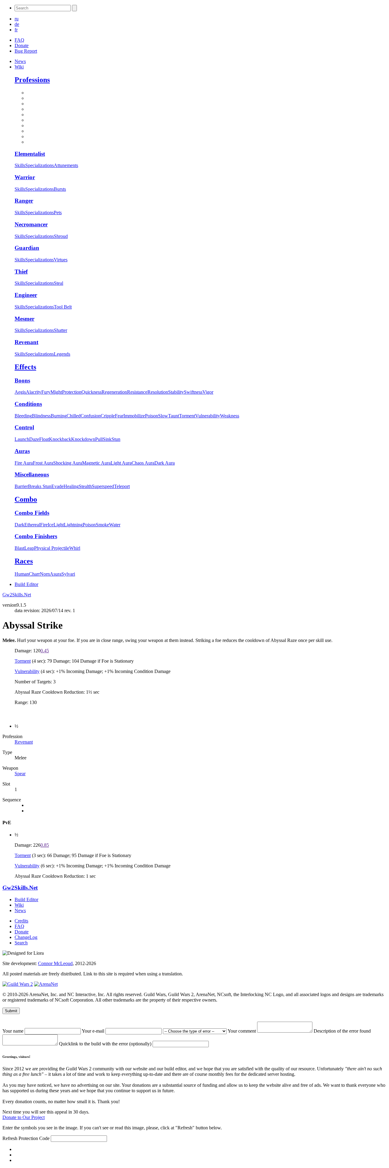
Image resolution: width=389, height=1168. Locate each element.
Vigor (207, 392)
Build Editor (26, 584)
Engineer (26, 295)
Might (56, 392)
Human (22, 574)
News (20, 61)
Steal (58, 283)
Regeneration (114, 392)
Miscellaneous (32, 474)
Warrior (25, 177)
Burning (59, 415)
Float (44, 439)
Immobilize (134, 415)
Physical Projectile (51, 548)
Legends (62, 354)
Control (24, 427)
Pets (58, 212)
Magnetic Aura (96, 462)
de (17, 24)
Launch (22, 439)
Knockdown (83, 439)
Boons (22, 380)
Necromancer (31, 224)
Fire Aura (24, 462)
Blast (19, 548)
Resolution (157, 392)
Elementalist (30, 154)
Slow (163, 415)
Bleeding (23, 415)
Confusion (91, 415)
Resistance (137, 392)
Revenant (26, 342)
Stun (116, 439)
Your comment (242, 1031)
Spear (20, 773)
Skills (20, 165)
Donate (22, 45)
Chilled (74, 415)
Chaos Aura (143, 462)
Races (24, 561)
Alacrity (33, 392)
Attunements (66, 165)
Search (21, 942)
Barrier (21, 486)
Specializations (39, 165)
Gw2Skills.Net (16, 594)
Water (114, 524)
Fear (119, 415)
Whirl (74, 548)
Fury (45, 392)
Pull (99, 439)
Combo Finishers (36, 536)
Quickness (91, 392)
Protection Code (35, 1138)
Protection (71, 392)
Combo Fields (32, 513)
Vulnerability (207, 415)
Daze (34, 439)
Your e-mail (93, 1031)
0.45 (44, 650)
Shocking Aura (67, 462)
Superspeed (103, 486)
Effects (25, 367)
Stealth (85, 486)
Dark (19, 524)
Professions (32, 80)
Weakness (229, 415)
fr (16, 29)
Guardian (27, 248)
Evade (57, 486)
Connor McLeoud (55, 963)
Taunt (173, 415)
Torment (187, 415)
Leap (29, 548)
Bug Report (26, 51)
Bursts (60, 189)
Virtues (60, 259)
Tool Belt (63, 306)
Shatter (60, 330)
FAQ (19, 40)
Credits (21, 920)
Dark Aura (164, 462)
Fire (44, 524)
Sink (107, 439)
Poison (151, 415)
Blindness (41, 415)
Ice (50, 524)
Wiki (19, 66)
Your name (13, 1031)
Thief (21, 271)
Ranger (24, 200)
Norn (45, 574)
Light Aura (121, 462)
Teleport (122, 486)
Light (58, 524)
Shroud (61, 236)
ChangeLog (26, 937)
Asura (55, 574)
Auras (22, 451)
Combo (26, 499)
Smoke (102, 524)
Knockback (60, 439)
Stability (176, 392)
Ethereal (32, 524)
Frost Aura (43, 462)
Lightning (73, 524)
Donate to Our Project (23, 1117)
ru (17, 18)
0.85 (44, 845)
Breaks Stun (39, 486)
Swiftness (193, 392)
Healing (71, 486)
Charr (34, 574)
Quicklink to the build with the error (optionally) (106, 1043)
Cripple (108, 415)
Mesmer (24, 319)
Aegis (20, 392)
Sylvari (68, 574)
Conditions (28, 404)
